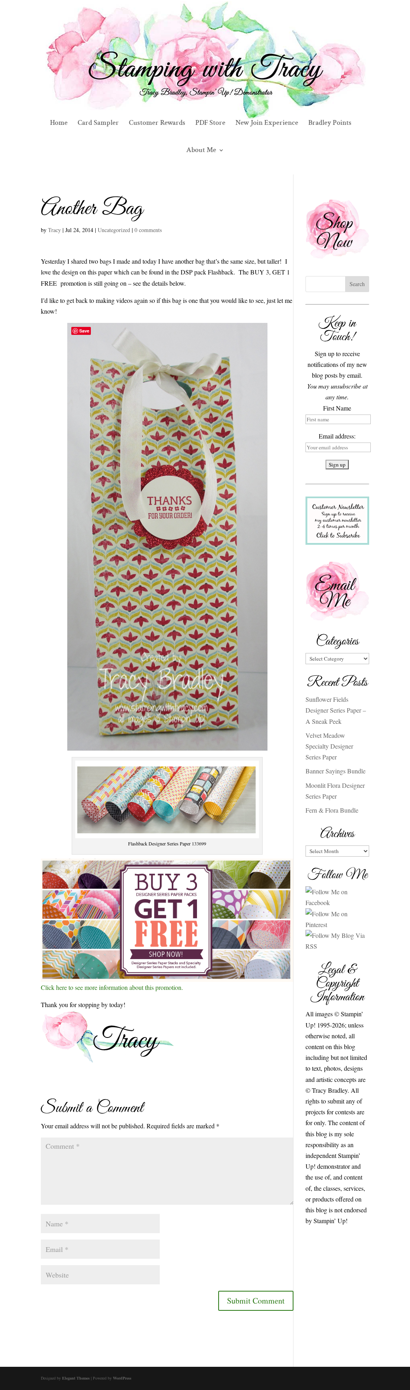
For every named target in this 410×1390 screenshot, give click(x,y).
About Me (201, 150)
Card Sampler (98, 123)
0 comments (148, 230)
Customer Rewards (157, 123)
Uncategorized (114, 230)
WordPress (122, 1378)
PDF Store (210, 123)
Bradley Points (330, 123)
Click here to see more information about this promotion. (112, 987)
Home (59, 123)
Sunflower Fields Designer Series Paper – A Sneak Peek (335, 710)
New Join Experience (266, 123)
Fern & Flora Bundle (331, 810)
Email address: (337, 436)
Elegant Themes (76, 1378)
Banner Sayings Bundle (335, 771)
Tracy (54, 230)
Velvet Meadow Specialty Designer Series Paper (329, 746)
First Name (337, 408)
